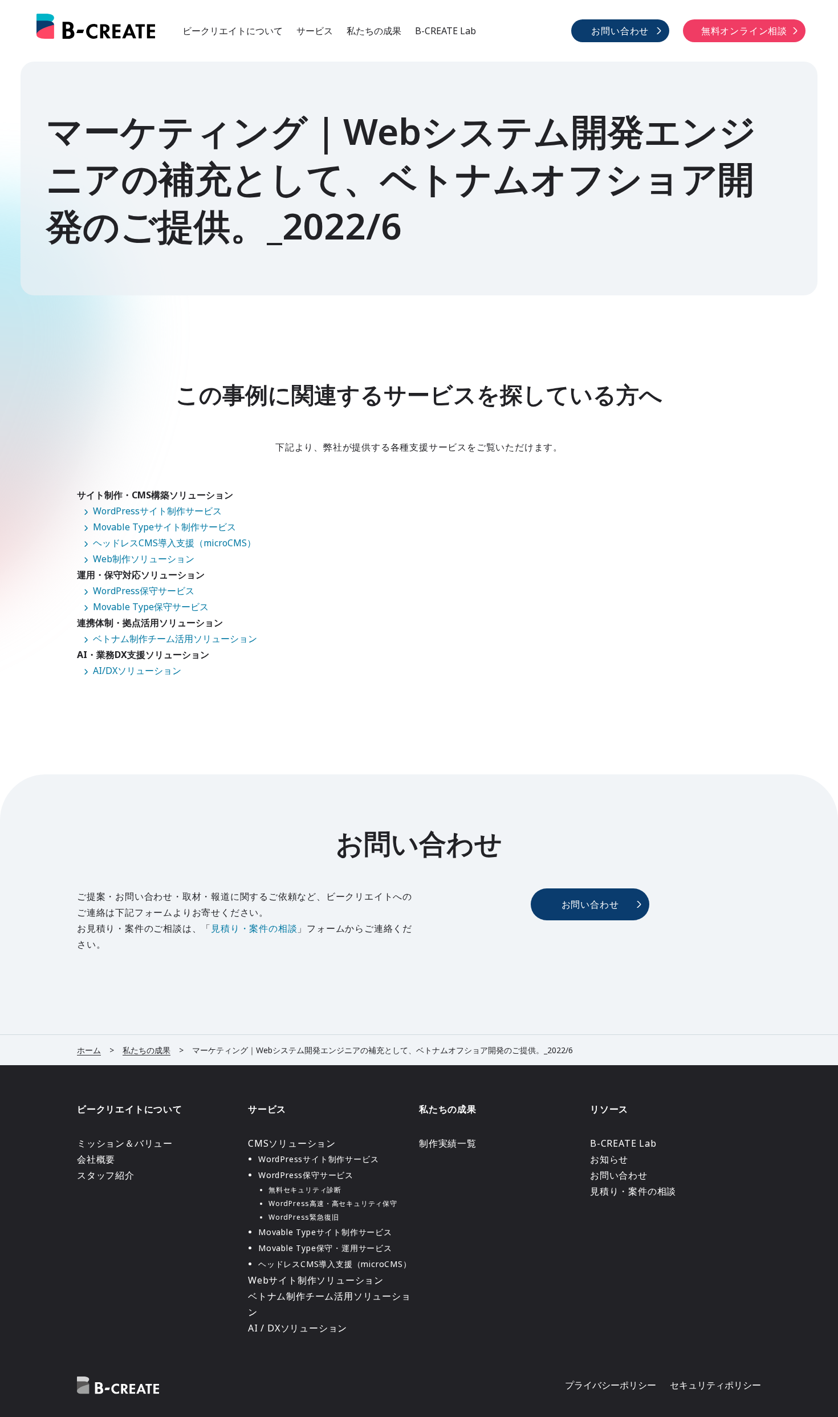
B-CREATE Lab (445, 31)
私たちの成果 (374, 31)
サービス (314, 31)
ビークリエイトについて (232, 31)
